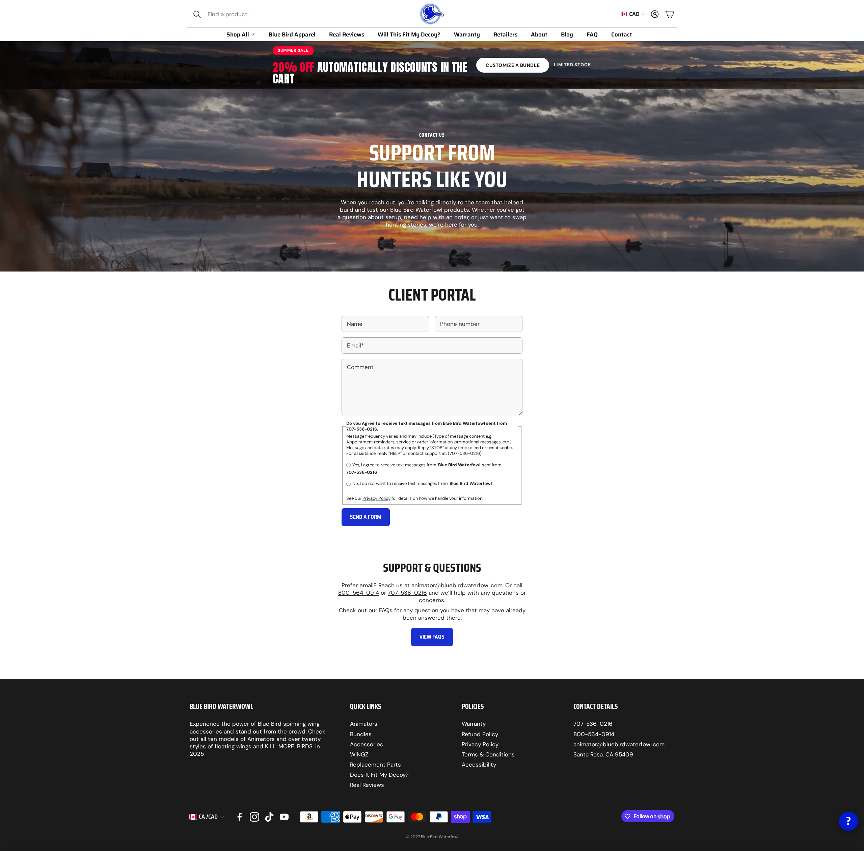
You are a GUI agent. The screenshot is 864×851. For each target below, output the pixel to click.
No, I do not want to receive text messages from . (423, 483)
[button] (235, 14)
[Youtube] (284, 817)
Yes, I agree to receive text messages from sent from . (424, 468)
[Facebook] (239, 817)
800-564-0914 (358, 592)
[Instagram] (254, 817)
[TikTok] (269, 817)
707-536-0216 (407, 592)
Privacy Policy (376, 498)
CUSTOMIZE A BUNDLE (513, 65)
